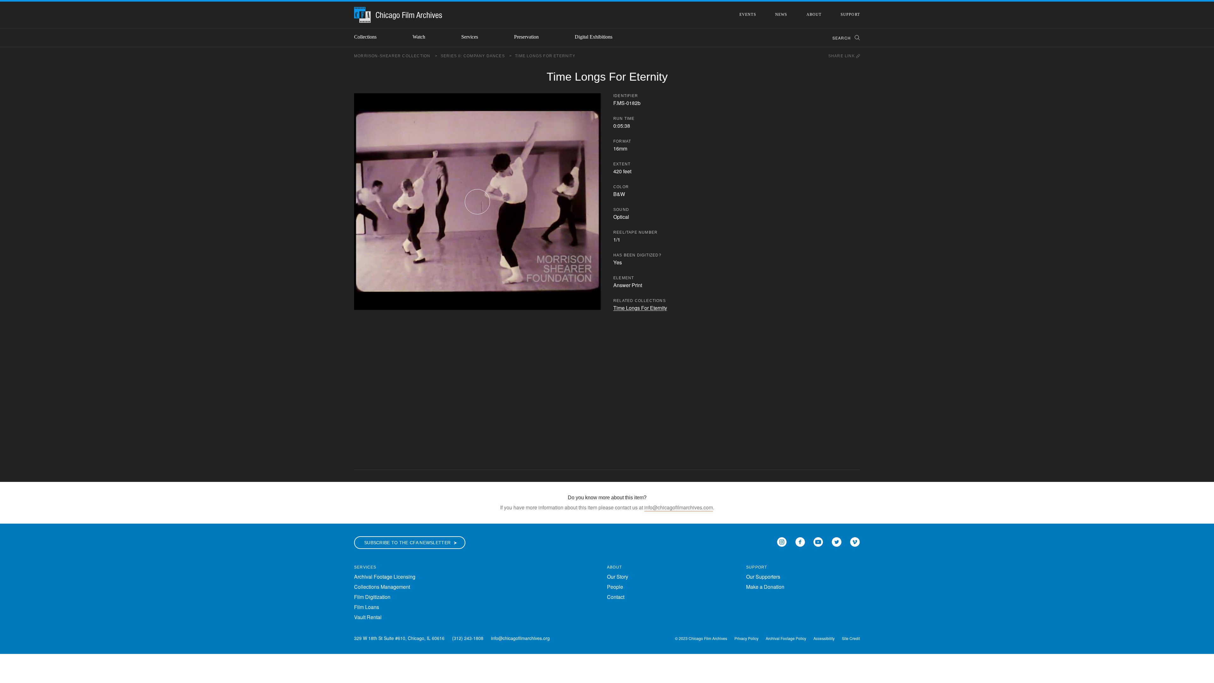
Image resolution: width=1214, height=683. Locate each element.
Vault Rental (368, 617)
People (615, 586)
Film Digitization (372, 596)
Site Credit (851, 638)
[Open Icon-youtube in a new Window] (818, 541)
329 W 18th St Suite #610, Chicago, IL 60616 (399, 638)
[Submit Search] (855, 38)
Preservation (526, 37)
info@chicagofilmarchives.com (678, 507)
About (814, 14)
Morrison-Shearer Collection (396, 56)
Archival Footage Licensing (384, 576)
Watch (419, 37)
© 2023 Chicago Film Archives (701, 638)
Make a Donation (765, 586)
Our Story (617, 576)
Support (850, 14)
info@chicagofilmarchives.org (520, 638)
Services (469, 37)
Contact (615, 596)
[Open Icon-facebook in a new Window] (800, 541)
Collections (365, 37)
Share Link (842, 56)
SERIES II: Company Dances (476, 56)
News (781, 14)
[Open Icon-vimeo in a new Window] (855, 541)
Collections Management (382, 586)
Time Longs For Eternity (545, 56)
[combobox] (843, 38)
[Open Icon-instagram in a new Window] (782, 541)
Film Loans (366, 607)
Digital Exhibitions (593, 37)
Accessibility (824, 638)
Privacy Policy (746, 638)
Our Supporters (763, 576)
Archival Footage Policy (786, 638)
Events (747, 14)
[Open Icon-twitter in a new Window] (837, 541)
